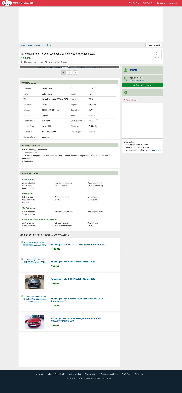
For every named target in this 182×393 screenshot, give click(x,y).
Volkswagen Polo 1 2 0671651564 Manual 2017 (73, 278)
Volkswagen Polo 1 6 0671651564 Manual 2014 (73, 261)
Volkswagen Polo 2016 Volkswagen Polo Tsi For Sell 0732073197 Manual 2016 (76, 319)
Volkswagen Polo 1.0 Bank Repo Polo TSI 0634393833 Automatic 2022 (77, 300)
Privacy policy (90, 374)
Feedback (139, 374)
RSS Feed (126, 374)
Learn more (156, 149)
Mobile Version (75, 374)
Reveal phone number (137, 80)
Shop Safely (60, 374)
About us (39, 374)
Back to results (155, 45)
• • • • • (137, 78)
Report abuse (130, 100)
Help (49, 374)
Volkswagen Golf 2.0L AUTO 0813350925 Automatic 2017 (78, 244)
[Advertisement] (91, 24)
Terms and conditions (109, 374)
